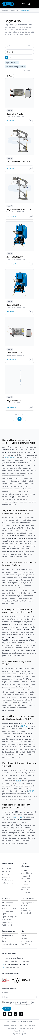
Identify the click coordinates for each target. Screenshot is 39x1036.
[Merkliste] (23, 4)
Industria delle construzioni (26, 877)
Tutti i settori (25, 892)
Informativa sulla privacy (19, 1025)
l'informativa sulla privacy (23, 1004)
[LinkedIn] (15, 1014)
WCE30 (18, 780)
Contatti (24, 935)
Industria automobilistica (26, 871)
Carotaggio (6, 868)
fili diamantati (9, 457)
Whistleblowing (19, 1031)
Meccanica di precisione (25, 888)
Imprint (6, 1025)
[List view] (10, 57)
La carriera (6, 941)
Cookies (32, 1025)
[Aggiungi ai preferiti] (31, 81)
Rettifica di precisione (6, 875)
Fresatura (6, 871)
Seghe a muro (7, 880)
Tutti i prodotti (7, 883)
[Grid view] (6, 57)
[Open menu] (35, 4)
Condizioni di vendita (26, 1028)
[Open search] (29, 4)
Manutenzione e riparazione (8, 904)
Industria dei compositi (25, 882)
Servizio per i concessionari (7, 920)
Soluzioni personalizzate (26, 939)
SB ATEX (24, 726)
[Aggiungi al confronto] (30, 120)
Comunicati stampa (9, 944)
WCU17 (31, 791)
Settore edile (17, 817)
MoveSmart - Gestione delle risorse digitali (26, 910)
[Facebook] (4, 1014)
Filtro (10, 76)
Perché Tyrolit (26, 944)
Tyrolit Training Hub (9, 916)
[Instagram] (21, 1014)
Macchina (14, 10)
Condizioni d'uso (11, 1028)
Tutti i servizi (7, 925)
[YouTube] (10, 1014)
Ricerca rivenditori (9, 908)
